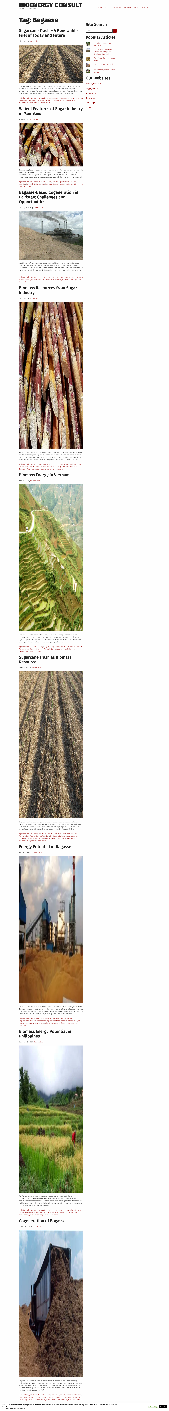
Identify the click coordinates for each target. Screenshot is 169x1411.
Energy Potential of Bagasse (45, 846)
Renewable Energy (45, 98)
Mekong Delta (48, 649)
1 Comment (27, 186)
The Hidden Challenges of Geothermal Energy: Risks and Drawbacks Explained (104, 51)
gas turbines (39, 1400)
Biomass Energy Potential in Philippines (45, 1034)
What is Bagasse (50, 1023)
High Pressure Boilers (35, 1397)
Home (100, 7)
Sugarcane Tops (24, 469)
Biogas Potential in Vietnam (60, 647)
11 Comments (58, 469)
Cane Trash (31, 467)
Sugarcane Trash (33, 100)
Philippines (44, 1212)
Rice (49, 1212)
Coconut (22, 1212)
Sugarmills (57, 184)
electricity (74, 184)
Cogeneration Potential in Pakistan (40, 279)
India (25, 100)
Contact (135, 7)
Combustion (23, 1397)
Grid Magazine (52, 1407)
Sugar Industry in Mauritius (35, 184)
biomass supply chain (69, 100)
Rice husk (72, 649)
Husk (37, 1212)
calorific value (62, 1023)
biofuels (74, 1212)
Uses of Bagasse (38, 1023)
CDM (26, 279)
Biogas (29, 647)
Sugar (61, 279)
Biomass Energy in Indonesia (104, 64)
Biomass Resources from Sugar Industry (48, 290)
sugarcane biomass (47, 469)
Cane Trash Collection (61, 834)
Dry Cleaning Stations (57, 836)
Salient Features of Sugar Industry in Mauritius (51, 111)
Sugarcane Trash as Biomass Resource (45, 659)
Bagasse (55, 98)
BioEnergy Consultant (93, 84)
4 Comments (45, 103)
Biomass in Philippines (73, 1210)
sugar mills (37, 103)
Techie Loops (90, 103)
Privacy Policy (144, 7)
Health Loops (90, 98)
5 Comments (39, 651)
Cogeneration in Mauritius (67, 182)
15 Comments (41, 841)
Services (107, 7)
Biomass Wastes (65, 464)
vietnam (32, 651)
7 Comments (53, 1215)
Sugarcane (49, 184)
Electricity (42, 277)
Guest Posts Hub (92, 93)
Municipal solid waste (61, 649)
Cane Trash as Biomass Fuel (35, 836)
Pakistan (56, 279)
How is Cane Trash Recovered (45, 838)
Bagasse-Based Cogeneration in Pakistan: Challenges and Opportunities (48, 197)
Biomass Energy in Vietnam (44, 474)
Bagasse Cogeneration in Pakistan (64, 277)
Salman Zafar (34, 119)
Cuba (47, 836)
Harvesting (31, 838)
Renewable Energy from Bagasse (63, 1021)
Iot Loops (89, 107)
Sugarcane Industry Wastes (67, 467)
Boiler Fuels (63, 98)
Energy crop (40, 467)
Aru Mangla (34, 41)
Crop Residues (30, 1212)
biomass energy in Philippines (29, 1215)
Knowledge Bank (125, 7)
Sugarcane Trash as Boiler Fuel (50, 100)
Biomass (80, 277)
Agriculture (23, 98)
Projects (115, 7)
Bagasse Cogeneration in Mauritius (69, 1395)
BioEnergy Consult (50, 5)
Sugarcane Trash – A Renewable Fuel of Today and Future (48, 33)
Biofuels (30, 1018)
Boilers (21, 279)
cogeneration (66, 184)
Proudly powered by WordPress (29, 1407)
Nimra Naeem (38, 208)
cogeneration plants (26, 103)
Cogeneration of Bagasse (60, 1018)
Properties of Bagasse (44, 1021)
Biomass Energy (32, 98)
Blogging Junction (92, 89)
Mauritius (22, 184)
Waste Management (45, 464)
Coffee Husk (39, 649)
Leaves (46, 467)
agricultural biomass (63, 1212)
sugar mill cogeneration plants (54, 1400)
